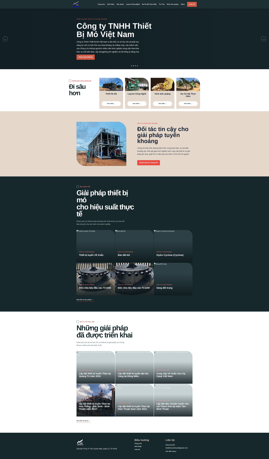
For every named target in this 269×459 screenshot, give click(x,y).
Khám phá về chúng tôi (148, 163)
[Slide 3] (135, 65)
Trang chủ (101, 4)
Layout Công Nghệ (133, 4)
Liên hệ (192, 4)
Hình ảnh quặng (172, 4)
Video (183, 4)
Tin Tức (162, 4)
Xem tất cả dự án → (83, 421)
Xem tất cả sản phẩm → (84, 299)
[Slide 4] (137, 65)
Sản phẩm (120, 4)
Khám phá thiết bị (86, 57)
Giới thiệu (110, 4)
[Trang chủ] (76, 4)
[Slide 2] (133, 65)
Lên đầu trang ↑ (171, 451)
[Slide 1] (131, 65)
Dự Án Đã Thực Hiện (149, 4)
